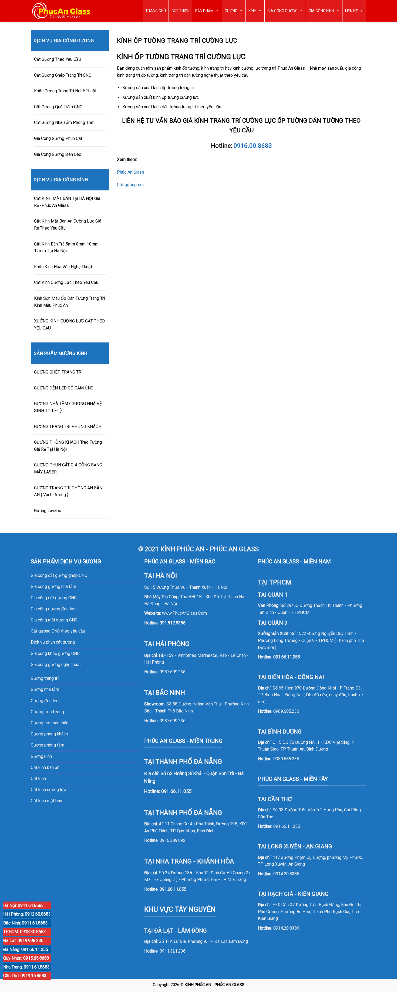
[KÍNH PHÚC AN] (61, 10)
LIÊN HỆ (351, 11)
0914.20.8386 (286, 873)
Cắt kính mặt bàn (46, 800)
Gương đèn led (45, 700)
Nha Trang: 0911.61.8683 (26, 967)
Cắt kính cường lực (48, 789)
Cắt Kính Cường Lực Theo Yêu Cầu (66, 282)
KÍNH (252, 11)
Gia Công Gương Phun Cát (58, 138)
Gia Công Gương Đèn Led (57, 154)
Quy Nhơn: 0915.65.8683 (26, 958)
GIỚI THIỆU (180, 11)
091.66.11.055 (173, 889)
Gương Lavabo (47, 510)
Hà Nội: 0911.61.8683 (23, 905)
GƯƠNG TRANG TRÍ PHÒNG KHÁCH (67, 426)
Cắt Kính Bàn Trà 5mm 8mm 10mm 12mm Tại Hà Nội (66, 247)
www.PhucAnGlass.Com (184, 613)
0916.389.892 (173, 840)
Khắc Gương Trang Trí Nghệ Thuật (65, 90)
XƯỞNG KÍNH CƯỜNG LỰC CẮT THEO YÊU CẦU (69, 324)
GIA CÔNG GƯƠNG (282, 11)
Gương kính (41, 756)
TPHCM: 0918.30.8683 (24, 931)
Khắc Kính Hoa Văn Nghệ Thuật (63, 266)
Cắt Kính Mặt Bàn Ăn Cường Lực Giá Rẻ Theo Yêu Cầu (67, 224)
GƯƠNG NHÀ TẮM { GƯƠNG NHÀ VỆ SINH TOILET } (68, 407)
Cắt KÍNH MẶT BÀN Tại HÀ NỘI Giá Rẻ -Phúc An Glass (67, 202)
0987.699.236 (173, 671)
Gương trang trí (45, 678)
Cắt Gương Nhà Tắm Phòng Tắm (64, 122)
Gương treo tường (47, 711)
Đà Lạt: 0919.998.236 (23, 940)
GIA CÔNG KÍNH (321, 11)
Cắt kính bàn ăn (45, 767)
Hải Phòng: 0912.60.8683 (27, 914)
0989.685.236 (286, 711)
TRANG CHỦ (155, 11)
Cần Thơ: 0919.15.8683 (24, 975)
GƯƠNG (231, 11)
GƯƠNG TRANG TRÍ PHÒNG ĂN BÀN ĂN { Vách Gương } (68, 491)
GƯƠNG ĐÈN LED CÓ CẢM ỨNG (63, 388)
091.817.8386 (173, 623)
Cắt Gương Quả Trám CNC (58, 106)
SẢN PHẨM (204, 11)
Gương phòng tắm (47, 745)
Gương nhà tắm (45, 689)
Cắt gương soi (130, 184)
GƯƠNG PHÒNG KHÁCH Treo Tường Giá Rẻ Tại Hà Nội (68, 446)
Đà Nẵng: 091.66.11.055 (25, 949)
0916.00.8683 (253, 145)
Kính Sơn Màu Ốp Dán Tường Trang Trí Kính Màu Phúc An (69, 302)
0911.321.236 (173, 951)
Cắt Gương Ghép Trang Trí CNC (62, 75)
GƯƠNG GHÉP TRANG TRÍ (58, 372)
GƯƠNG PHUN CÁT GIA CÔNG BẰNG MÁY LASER (68, 468)
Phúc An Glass (130, 172)
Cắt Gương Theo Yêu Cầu (57, 59)
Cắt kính (38, 778)
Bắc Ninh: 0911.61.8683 (25, 923)
